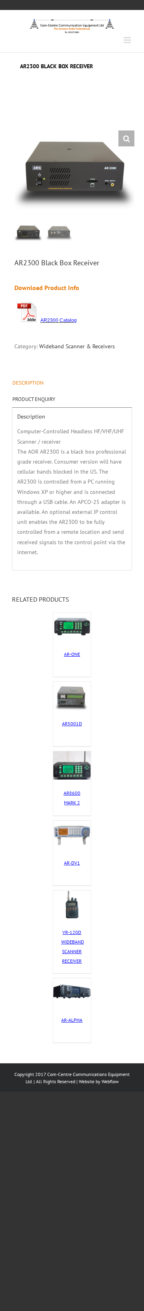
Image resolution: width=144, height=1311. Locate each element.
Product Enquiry (33, 399)
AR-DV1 (72, 863)
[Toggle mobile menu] (128, 40)
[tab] (72, 383)
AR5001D (72, 724)
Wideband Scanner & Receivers (77, 346)
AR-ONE (72, 654)
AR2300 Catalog (58, 320)
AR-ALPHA (71, 1020)
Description (28, 382)
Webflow (110, 1081)
